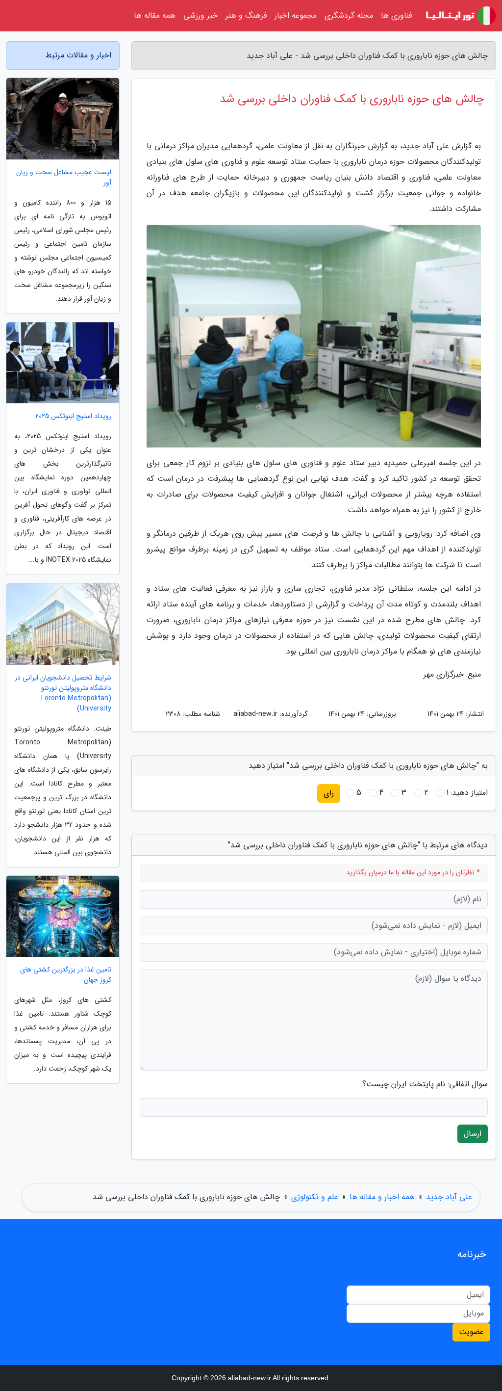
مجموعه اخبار (296, 15)
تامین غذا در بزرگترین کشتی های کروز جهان (65, 975)
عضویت (471, 1332)
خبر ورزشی (200, 15)
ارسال (472, 1134)
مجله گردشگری (349, 15)
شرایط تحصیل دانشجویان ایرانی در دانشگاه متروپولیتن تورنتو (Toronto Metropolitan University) (63, 693)
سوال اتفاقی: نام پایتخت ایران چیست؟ (425, 1084)
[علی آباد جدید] (460, 15)
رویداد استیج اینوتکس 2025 (73, 416)
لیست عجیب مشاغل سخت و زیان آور (63, 177)
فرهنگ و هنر (246, 15)
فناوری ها (396, 15)
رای (329, 793)
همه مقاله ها (155, 15)
